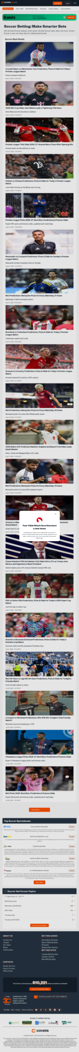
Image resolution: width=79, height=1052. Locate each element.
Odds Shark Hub (36, 536)
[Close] (55, 514)
